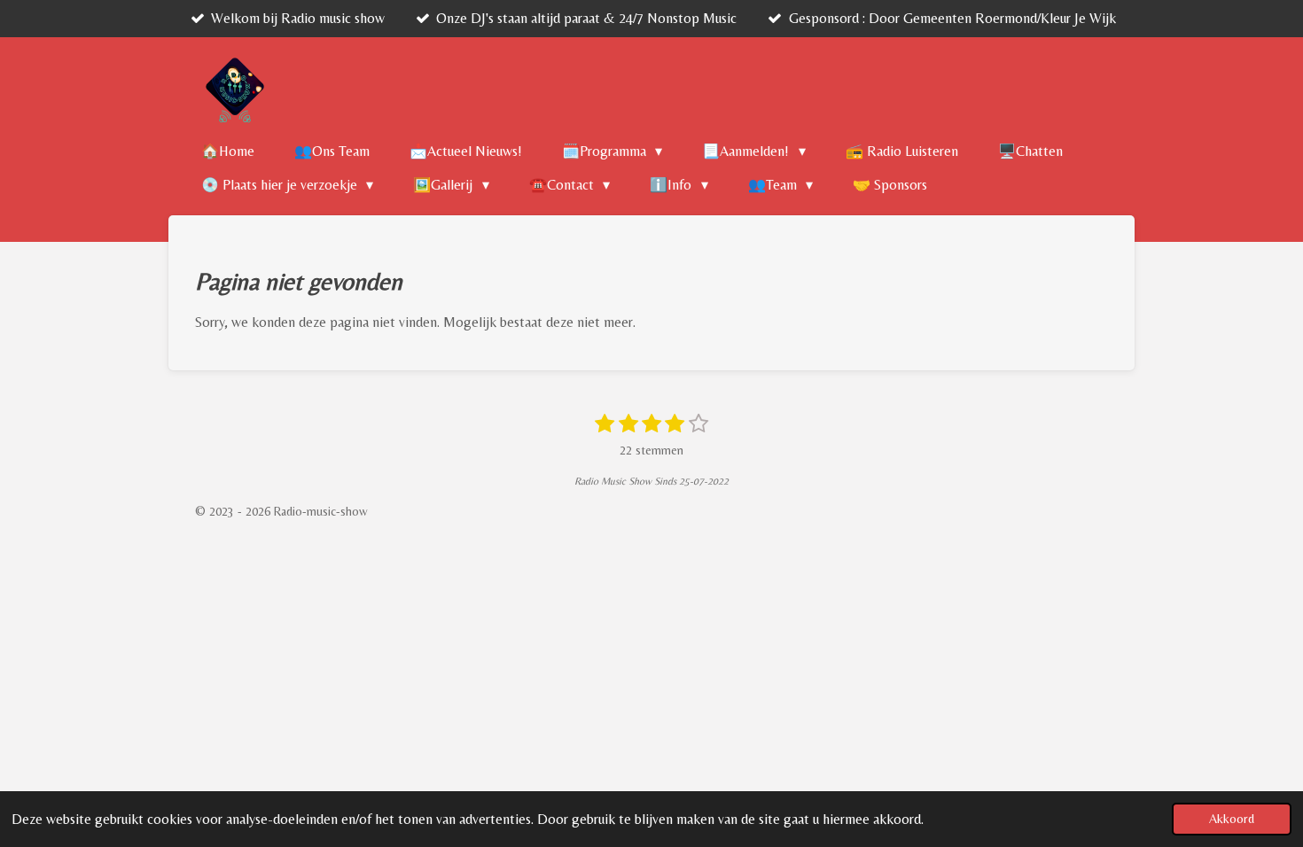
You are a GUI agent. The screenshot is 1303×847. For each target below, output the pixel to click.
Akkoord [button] (1231, 819)
